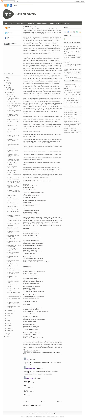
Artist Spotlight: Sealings (13, 209)
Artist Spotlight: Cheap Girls (13, 292)
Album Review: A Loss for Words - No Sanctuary (13, 136)
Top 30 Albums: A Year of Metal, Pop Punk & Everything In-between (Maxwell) (72, 66)
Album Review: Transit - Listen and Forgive (12, 167)
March (8, 325)
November (9, 92)
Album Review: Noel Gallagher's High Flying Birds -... (13, 199)
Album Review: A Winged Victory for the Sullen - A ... (14, 303)
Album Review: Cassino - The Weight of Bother (14, 194)
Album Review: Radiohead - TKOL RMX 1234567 (13, 273)
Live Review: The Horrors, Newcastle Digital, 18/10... (13, 160)
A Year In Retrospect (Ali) (70, 84)
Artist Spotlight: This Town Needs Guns (13, 236)
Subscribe (10, 27)
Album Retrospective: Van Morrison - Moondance (13, 228)
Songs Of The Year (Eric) (70, 128)
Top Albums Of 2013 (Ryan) (70, 77)
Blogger (54, 413)
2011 (7, 88)
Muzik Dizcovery (42, 413)
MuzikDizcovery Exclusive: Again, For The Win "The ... (14, 182)
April (8, 323)
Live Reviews (66, 23)
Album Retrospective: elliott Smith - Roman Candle (13, 178)
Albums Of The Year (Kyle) (70, 114)
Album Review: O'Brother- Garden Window (13, 140)
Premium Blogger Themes (52, 416)
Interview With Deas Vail (12, 206)
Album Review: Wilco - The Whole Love (13, 224)
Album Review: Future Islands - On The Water (14, 246)
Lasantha (44, 416)
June (8, 318)
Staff (12, 23)
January (9, 330)
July (8, 315)
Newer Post (26, 401)
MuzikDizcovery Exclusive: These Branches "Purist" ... (14, 295)
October (9, 95)
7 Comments (39, 351)
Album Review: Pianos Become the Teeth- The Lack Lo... (13, 98)
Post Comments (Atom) (35, 405)
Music (24, 353)
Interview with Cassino (12, 170)
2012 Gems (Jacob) (68, 90)
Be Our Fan (11, 37)
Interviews (31, 23)
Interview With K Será (12, 125)
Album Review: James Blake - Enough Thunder (14, 289)
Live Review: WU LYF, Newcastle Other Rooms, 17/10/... (13, 186)
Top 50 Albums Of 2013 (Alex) (71, 46)
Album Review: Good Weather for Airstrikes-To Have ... (14, 111)
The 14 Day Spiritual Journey (14, 239)
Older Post (59, 401)
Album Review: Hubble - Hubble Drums (12, 128)
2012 (7, 85)
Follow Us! (10, 32)
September (10, 310)
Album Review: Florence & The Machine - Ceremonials (14, 102)
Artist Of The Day (55, 23)
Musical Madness (11, 148)
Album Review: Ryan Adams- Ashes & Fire (14, 216)
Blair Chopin (45, 352)
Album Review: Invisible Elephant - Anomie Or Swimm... (12, 265)
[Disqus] (42, 377)
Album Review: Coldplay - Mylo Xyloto (13, 151)
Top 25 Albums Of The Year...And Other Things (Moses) (72, 97)
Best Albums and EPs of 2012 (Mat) (72, 94)
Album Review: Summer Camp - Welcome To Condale (12, 115)
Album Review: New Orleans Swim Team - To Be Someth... (13, 107)
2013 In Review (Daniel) (69, 55)
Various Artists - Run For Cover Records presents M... (13, 144)
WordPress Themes (31, 416)
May (8, 320)
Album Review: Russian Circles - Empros (12, 203)
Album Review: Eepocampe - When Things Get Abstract (14, 269)
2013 (7, 83)
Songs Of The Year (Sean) (70, 130)
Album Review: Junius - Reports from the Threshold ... (14, 174)
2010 (7, 334)
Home (6, 23)
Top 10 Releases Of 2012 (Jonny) (72, 92)
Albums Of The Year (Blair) (70, 112)
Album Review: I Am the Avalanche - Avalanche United (13, 281)
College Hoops (51, 352)
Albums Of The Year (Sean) (70, 119)
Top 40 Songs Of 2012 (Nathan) (71, 100)
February (9, 328)
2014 (7, 80)
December (9, 90)
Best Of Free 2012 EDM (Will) (71, 102)
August (9, 313)
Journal (57, 352)
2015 (7, 78)
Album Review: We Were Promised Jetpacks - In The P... (14, 220)
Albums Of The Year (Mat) (70, 116)
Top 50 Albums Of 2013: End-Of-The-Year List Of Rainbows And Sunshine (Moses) (72, 74)
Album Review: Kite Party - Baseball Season (13, 253)
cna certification (61, 416)
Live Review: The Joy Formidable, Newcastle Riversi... (13, 155)
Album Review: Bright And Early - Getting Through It (13, 191)
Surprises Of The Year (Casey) (71, 132)
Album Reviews (21, 23)
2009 (7, 336)
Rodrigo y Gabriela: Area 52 (13, 119)
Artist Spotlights (42, 23)
